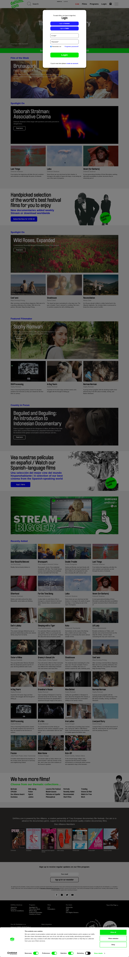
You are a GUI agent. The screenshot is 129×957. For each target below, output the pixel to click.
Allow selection (113, 938)
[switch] (54, 953)
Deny (113, 944)
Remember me (56, 46)
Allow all (113, 932)
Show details (98, 953)
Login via (64, 23)
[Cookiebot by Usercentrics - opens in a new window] (12, 953)
